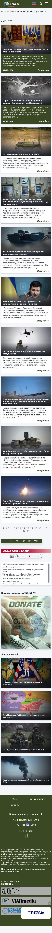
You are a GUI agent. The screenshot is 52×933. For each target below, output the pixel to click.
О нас (14, 799)
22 (23, 528)
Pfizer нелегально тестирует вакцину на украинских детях (23, 570)
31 (47, 528)
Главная (5, 11)
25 (35, 528)
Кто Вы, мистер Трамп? (11, 567)
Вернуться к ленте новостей (26, 814)
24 (31, 528)
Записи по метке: (21, 11)
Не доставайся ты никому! (13, 581)
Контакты (14, 805)
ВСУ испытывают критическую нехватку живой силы (23, 564)
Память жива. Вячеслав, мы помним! (17, 578)
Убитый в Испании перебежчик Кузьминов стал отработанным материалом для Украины (21, 574)
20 (15, 528)
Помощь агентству (37, 799)
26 (39, 528)
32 (24, 531)
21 (19, 528)
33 (28, 531)
